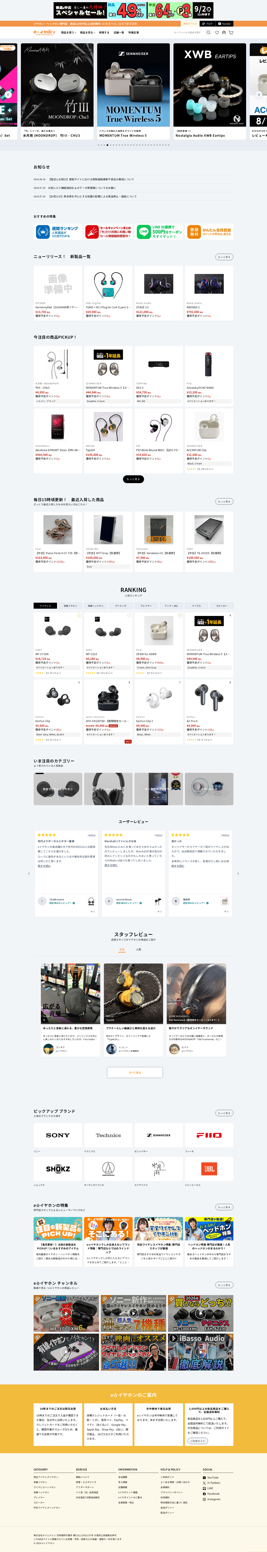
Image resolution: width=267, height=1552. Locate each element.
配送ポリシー (167, 1512)
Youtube (226, 23)
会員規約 (165, 1487)
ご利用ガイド (197, 1440)
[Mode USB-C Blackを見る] (158, 901)
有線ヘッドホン (41, 1492)
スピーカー (39, 1502)
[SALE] (108, 695)
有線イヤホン (40, 1482)
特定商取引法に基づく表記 (174, 1502)
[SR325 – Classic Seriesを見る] (91, 901)
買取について (82, 1476)
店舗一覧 (119, 32)
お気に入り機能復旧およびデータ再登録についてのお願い (82, 188)
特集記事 (133, 32)
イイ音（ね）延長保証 (87, 1492)
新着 (122, 949)
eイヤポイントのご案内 (130, 1497)
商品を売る (86, 32)
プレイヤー (39, 1497)
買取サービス (190, 23)
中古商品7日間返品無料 (88, 1497)
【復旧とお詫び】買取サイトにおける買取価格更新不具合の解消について (91, 179)
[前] (29, 873)
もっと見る (224, 256)
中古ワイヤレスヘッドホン (47, 1507)
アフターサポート (85, 1487)
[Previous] (8, 94)
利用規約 (165, 1497)
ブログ (209, 23)
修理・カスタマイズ (86, 1482)
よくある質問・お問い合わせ (175, 1482)
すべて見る (135, 1072)
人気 (138, 949)
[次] (238, 873)
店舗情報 (122, 1487)
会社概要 (122, 1476)
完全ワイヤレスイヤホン (46, 1476)
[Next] (258, 94)
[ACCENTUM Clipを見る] (225, 901)
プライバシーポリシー (172, 1492)
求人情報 (122, 1482)
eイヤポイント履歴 (127, 1492)
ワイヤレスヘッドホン (45, 1487)
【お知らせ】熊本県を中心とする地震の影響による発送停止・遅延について (92, 196)
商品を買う (67, 32)
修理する (104, 32)
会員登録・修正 (126, 1502)
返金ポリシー (167, 1507)
